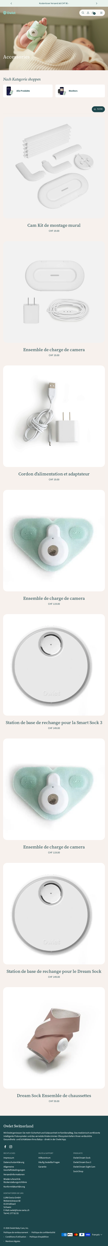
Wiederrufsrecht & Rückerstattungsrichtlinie (15, 1181)
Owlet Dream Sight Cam (84, 1166)
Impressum (9, 1157)
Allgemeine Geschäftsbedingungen (14, 1168)
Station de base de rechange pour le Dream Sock (54, 971)
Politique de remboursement (16, 1232)
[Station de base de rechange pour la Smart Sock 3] (54, 665)
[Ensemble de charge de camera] (54, 292)
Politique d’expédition (39, 1236)
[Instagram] (10, 1146)
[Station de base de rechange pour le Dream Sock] (54, 913)
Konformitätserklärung (14, 1186)
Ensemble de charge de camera (54, 350)
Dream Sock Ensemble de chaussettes (54, 1096)
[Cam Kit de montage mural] (54, 167)
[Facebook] (5, 1146)
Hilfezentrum (44, 1157)
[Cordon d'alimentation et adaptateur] (54, 416)
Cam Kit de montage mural (53, 225)
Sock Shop (78, 1171)
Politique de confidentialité (43, 1232)
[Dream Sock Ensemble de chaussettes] (54, 1038)
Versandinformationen (14, 1174)
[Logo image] (9, 12)
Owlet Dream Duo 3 (82, 1162)
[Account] (88, 12)
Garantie (42, 1166)
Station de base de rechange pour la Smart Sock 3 (54, 723)
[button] (98, 109)
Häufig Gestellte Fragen (49, 1162)
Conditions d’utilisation (15, 1236)
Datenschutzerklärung (14, 1162)
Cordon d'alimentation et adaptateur (54, 474)
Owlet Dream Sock (81, 1157)
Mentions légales (12, 1241)
